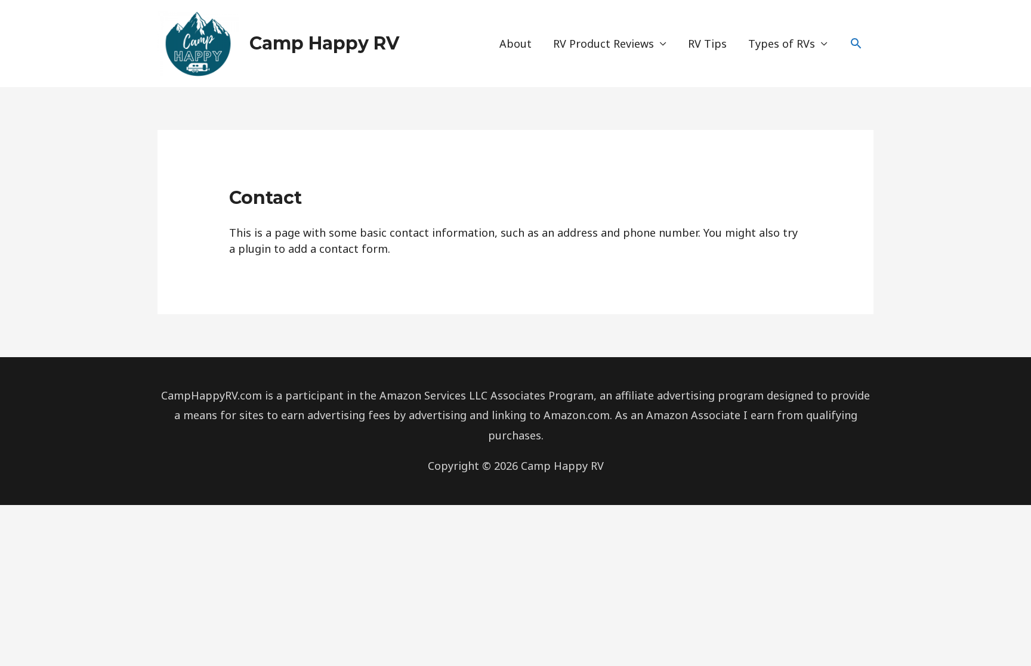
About (515, 43)
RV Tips (707, 43)
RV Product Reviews (603, 43)
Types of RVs (781, 43)
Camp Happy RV (324, 43)
